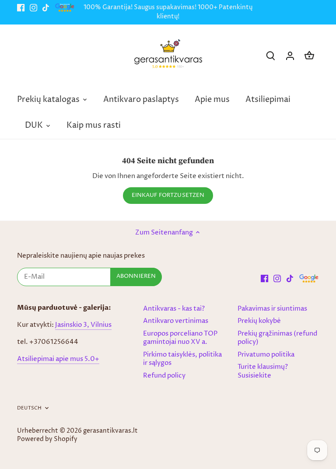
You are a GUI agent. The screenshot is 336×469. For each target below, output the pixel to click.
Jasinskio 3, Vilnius (83, 324)
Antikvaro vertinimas (175, 321)
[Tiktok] (45, 7)
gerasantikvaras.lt (110, 431)
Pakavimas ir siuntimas (272, 308)
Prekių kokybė (259, 321)
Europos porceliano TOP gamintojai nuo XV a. (180, 338)
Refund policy (164, 375)
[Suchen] (270, 56)
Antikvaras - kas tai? (174, 308)
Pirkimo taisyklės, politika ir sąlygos (182, 359)
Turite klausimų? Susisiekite (263, 371)
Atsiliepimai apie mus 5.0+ (58, 359)
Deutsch (29, 408)
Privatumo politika (266, 354)
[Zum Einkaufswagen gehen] (309, 56)
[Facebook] (20, 7)
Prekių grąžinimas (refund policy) (277, 338)
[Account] (290, 56)
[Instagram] (33, 7)
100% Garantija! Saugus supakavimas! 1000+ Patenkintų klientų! (168, 12)
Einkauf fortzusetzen (168, 195)
